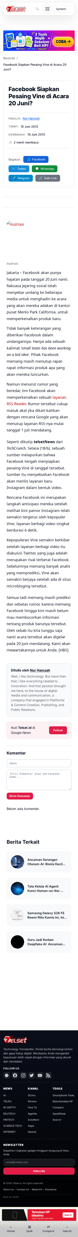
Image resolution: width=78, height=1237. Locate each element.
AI (4, 1095)
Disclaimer (51, 1189)
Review (32, 1101)
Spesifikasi (59, 1113)
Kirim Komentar (20, 796)
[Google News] (6, 1075)
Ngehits (32, 1113)
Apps (31, 1125)
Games (32, 1131)
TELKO (7, 1101)
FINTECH (8, 1119)
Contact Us (23, 1189)
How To (32, 1107)
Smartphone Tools (63, 1095)
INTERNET (9, 1131)
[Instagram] (23, 1075)
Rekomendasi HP (63, 1101)
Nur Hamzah (31, 118)
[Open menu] (47, 9)
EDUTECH (9, 1113)
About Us (8, 1189)
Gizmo (32, 1095)
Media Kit (37, 1189)
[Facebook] (15, 1075)
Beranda (9, 58)
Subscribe (39, 1171)
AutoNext (33, 1119)
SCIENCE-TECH (12, 1125)
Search (57, 1119)
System (61, 9)
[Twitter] (31, 1075)
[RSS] (48, 1075)
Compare (58, 1107)
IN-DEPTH (9, 1107)
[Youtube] (40, 1075)
